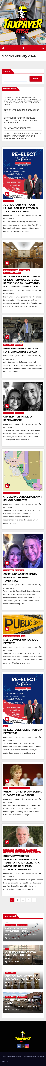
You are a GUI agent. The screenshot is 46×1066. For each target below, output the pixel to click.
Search (6, 71)
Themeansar (40, 1056)
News (23, 636)
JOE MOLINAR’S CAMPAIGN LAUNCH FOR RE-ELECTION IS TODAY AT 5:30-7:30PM (20, 208)
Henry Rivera (19, 413)
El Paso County (31, 849)
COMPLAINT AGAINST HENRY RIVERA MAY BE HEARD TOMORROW (20, 577)
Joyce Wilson (25, 788)
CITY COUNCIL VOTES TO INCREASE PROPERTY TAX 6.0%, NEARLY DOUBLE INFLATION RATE (21, 120)
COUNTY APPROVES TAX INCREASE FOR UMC (20, 953)
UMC (7, 949)
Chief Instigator (30, 215)
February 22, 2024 (12, 873)
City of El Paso (8, 201)
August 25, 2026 (13, 935)
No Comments (8, 219)
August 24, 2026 (13, 958)
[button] (43, 48)
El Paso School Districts (12, 493)
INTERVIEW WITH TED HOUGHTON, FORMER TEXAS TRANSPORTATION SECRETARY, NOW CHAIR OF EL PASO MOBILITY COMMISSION (21, 863)
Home (3, 1061)
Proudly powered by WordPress (12, 1056)
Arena (6, 788)
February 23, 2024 (12, 737)
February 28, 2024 (12, 290)
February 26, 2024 (12, 424)
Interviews (18, 344)
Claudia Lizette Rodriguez (12, 272)
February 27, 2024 (12, 356)
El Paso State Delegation (23, 852)
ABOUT (9, 1061)
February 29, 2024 (12, 215)
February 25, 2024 (12, 585)
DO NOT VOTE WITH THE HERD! (17, 128)
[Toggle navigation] (23, 48)
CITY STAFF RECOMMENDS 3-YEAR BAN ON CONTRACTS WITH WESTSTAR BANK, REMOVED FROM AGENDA (22, 136)
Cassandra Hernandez (11, 270)
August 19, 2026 (13, 982)
